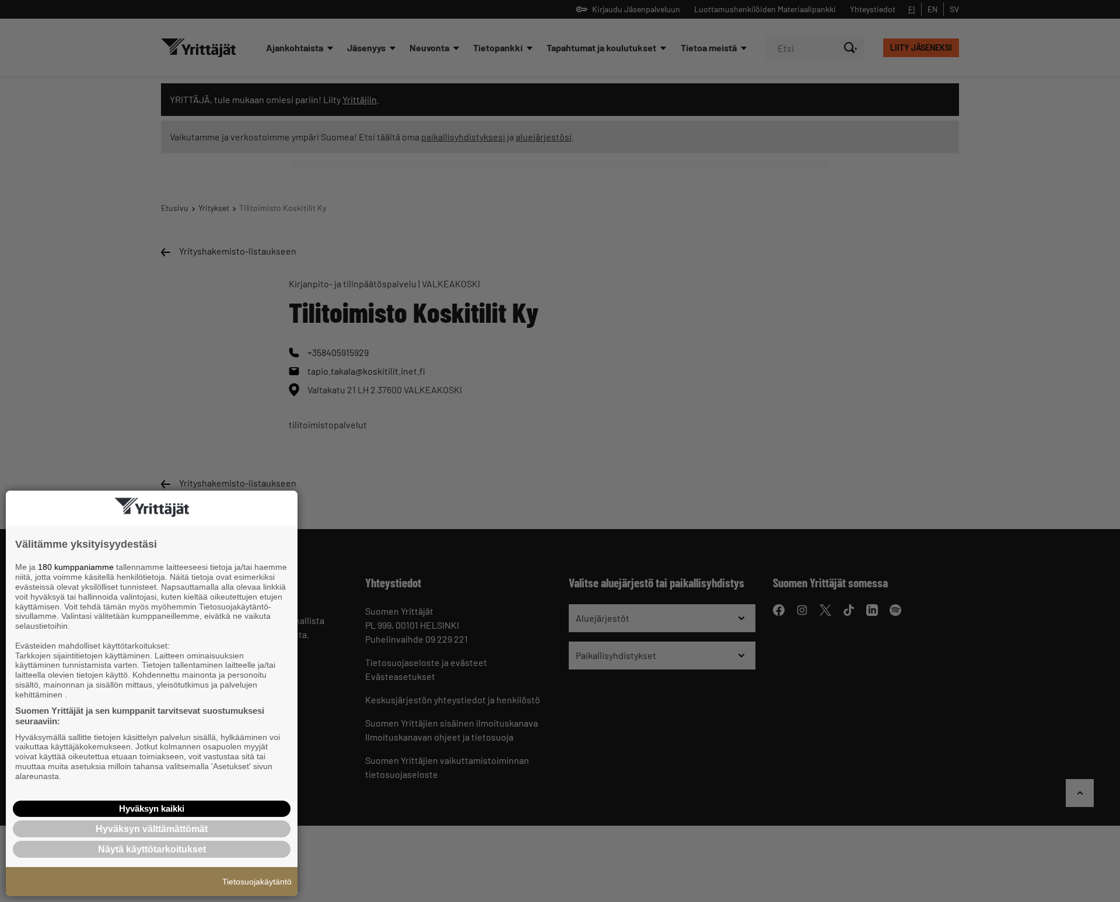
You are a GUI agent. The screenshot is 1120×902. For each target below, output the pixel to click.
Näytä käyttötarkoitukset (152, 849)
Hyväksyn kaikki (151, 808)
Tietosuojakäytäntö (257, 881)
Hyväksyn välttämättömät (152, 829)
